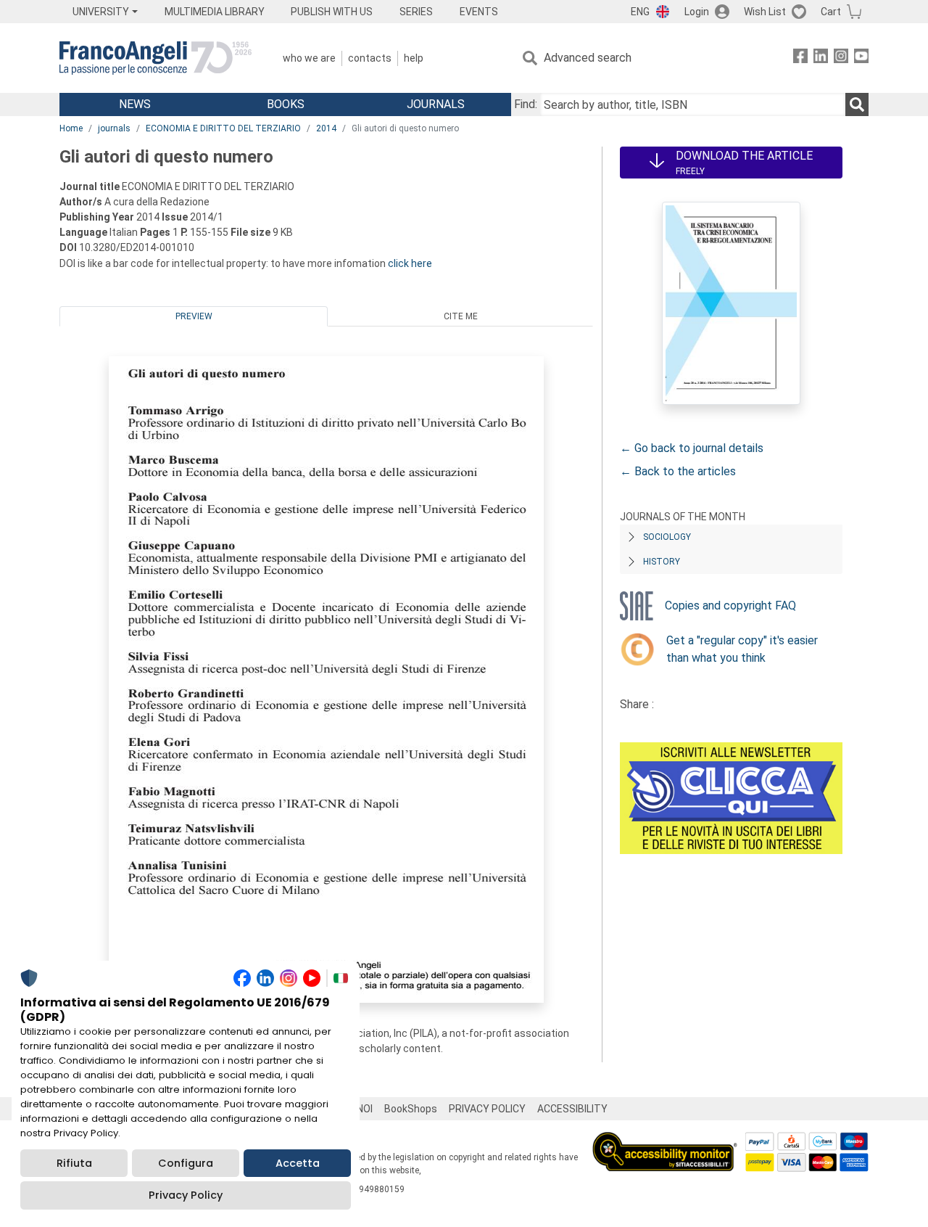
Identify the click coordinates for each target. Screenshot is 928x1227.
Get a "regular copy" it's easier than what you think (742, 649)
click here (410, 263)
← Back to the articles (678, 471)
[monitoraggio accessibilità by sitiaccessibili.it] (664, 1140)
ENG (640, 11)
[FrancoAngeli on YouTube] (861, 58)
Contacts (370, 58)
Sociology (667, 537)
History (661, 562)
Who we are (309, 58)
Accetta (298, 1163)
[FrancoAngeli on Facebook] (800, 58)
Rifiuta (74, 1163)
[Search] (857, 104)
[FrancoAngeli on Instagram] (841, 58)
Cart (831, 11)
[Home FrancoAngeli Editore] (155, 58)
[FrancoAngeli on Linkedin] (820, 58)
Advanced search (587, 58)
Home (71, 128)
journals (114, 128)
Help (413, 58)
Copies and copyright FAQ (730, 605)
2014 (326, 128)
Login (696, 11)
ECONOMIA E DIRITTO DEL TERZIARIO (223, 128)
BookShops (410, 1109)
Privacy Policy (186, 1195)
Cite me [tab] (461, 316)
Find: (525, 104)
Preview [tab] (193, 316)
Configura (185, 1163)
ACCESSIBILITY (572, 1109)
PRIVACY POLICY (487, 1109)
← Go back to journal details (691, 448)
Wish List (765, 11)
